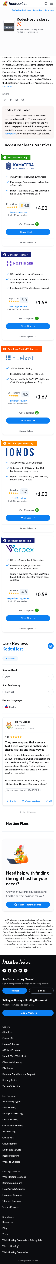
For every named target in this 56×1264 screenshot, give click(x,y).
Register (14, 990)
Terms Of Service (11, 1086)
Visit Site (26, 326)
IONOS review (18, 497)
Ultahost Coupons (11, 1200)
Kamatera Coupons (12, 1182)
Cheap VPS (8, 1137)
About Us (7, 1031)
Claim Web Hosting (12, 1062)
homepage (10, 133)
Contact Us (8, 1037)
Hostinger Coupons (12, 1194)
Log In (41, 990)
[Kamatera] (20, 166)
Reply (13, 801)
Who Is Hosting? (10, 1246)
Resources (7, 1222)
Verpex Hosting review (18, 598)
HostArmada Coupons (13, 1188)
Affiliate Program (11, 1050)
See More (7, 86)
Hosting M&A (26, 1012)
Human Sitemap (10, 1043)
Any (7, 676)
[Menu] (51, 3)
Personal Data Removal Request (18, 1074)
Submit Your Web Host (14, 1056)
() (50, 801)
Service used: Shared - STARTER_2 (22, 790)
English (13, 706)
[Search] (45, 3)
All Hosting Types (11, 1101)
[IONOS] (20, 452)
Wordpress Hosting (12, 1113)
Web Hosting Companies (15, 1252)
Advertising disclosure (43, 10)
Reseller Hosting (10, 1155)
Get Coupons (28, 224)
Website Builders (11, 1161)
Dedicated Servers (11, 1149)
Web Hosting (9, 1107)
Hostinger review (18, 306)
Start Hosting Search (30, 904)
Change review (32, 801)
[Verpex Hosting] (20, 549)
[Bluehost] (20, 358)
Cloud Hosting (9, 1143)
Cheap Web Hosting (12, 1125)
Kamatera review (18, 211)
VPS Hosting (9, 1131)
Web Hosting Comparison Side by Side (22, 1240)
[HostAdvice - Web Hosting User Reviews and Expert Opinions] (14, 3)
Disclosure (7, 1068)
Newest (9, 691)
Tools (5, 1234)
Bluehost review (18, 400)
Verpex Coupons (10, 1206)
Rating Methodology (21, 10)
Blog (4, 1228)
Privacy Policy (9, 1080)
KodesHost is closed (33, 19)
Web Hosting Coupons (14, 1176)
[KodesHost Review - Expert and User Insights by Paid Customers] (4, 99)
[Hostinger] (20, 263)
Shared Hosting (10, 1119)
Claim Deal (26, 231)
